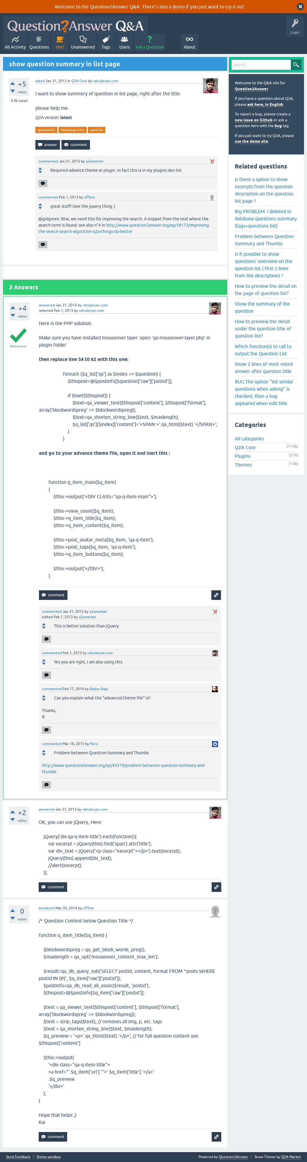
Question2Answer (251, 89)
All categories (249, 438)
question (96, 130)
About (189, 47)
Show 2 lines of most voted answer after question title (264, 367)
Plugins (242, 456)
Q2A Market (291, 1157)
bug (278, 126)
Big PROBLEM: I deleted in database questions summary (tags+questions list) (266, 218)
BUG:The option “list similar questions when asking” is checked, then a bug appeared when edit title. (264, 392)
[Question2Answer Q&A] (75, 25)
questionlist (46, 130)
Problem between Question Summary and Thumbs (264, 240)
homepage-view (72, 130)
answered (47, 305)
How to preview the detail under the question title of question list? (263, 328)
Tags (106, 47)
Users (124, 47)
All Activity (15, 47)
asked (40, 81)
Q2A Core (79, 81)
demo (178, 6)
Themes (243, 464)
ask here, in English (265, 104)
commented (48, 161)
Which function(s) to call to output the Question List (263, 350)
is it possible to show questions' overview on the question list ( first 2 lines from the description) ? (263, 264)
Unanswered (83, 47)
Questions (39, 47)
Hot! (60, 47)
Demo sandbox (49, 1157)
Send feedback (18, 1157)
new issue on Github (254, 120)
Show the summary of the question (262, 307)
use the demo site (251, 141)
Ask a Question (150, 47)
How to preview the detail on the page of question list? (266, 289)
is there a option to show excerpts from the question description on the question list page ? (264, 190)
